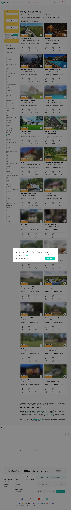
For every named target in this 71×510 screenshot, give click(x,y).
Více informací (25, 255)
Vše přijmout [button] (50, 258)
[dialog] (35, 255)
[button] (22, 258)
